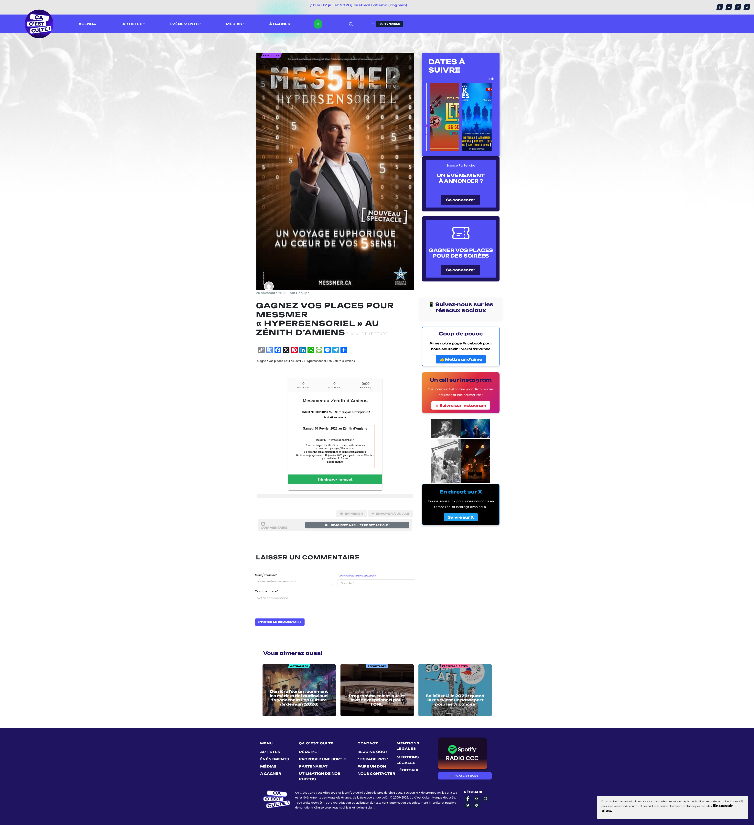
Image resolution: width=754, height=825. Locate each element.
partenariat (313, 766)
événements (274, 759)
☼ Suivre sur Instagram (460, 405)
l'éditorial (408, 770)
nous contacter (376, 774)
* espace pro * (373, 759)
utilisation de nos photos (319, 776)
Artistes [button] (132, 24)
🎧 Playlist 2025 (464, 775)
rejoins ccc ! (372, 752)
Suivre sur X (461, 517)
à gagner (279, 24)
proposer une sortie (322, 759)
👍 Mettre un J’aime (461, 359)
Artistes (270, 752)
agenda (87, 24)
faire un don (372, 766)
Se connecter (460, 200)
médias (268, 766)
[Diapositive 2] (492, 79)
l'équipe (308, 752)
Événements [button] (184, 24)
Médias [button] (234, 24)
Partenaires (389, 23)
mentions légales (407, 760)
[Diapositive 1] (489, 78)
